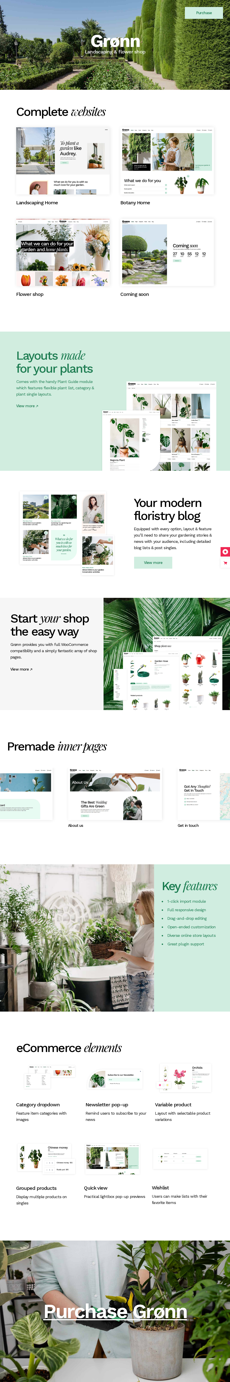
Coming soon (134, 294)
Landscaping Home (37, 202)
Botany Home (135, 202)
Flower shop (29, 294)
